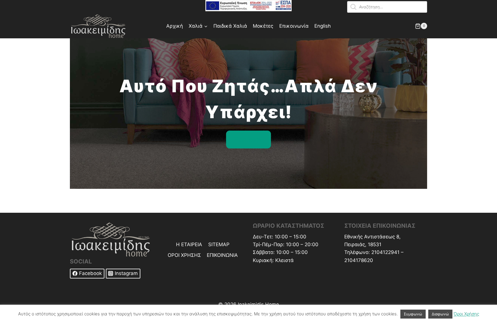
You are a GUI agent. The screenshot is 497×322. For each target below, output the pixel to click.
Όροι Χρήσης (466, 314)
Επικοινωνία (294, 26)
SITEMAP (219, 244)
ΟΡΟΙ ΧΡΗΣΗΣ (184, 255)
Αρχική (174, 26)
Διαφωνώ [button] (440, 314)
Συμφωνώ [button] (413, 314)
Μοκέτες (263, 26)
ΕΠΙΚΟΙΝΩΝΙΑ (222, 255)
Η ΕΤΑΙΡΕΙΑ (189, 244)
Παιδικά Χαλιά (230, 26)
